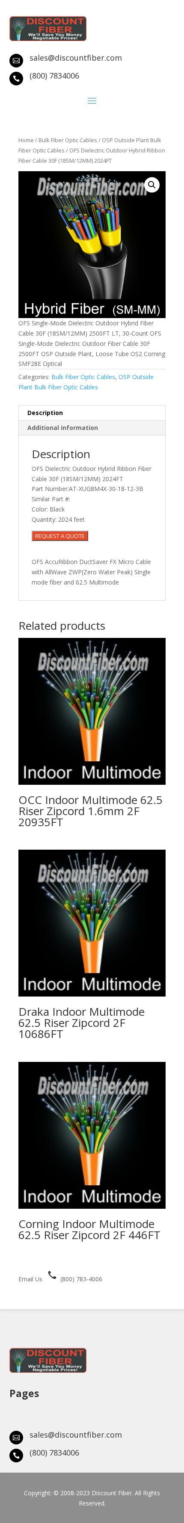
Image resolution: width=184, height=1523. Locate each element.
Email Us (30, 1279)
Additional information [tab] (62, 428)
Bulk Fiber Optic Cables (68, 140)
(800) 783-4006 (80, 1279)
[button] (152, 185)
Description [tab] (45, 413)
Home (26, 140)
